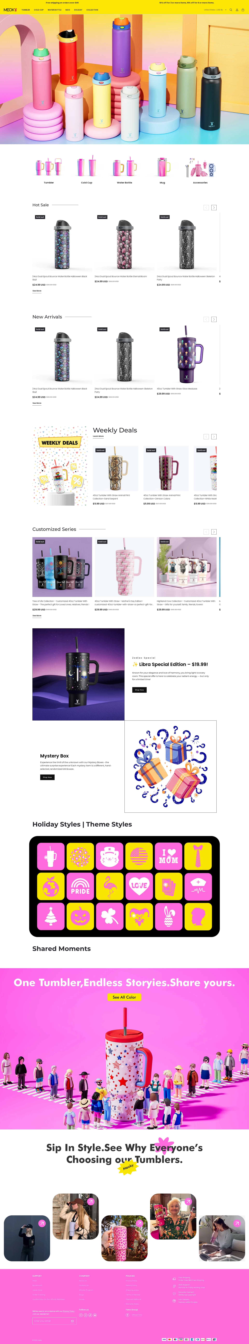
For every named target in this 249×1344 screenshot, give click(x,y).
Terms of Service (133, 1295)
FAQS (34, 1280)
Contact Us (83, 1285)
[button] (230, 9)
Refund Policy (131, 1285)
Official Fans (137, 1315)
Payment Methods (133, 1299)
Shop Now (139, 690)
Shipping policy (132, 1290)
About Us (83, 1280)
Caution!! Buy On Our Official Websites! (48, 1299)
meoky (39, 1340)
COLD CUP (39, 10)
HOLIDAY (78, 10)
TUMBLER (26, 10)
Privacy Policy (131, 1280)
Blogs (81, 1295)
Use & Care (37, 1290)
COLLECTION (92, 10)
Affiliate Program (86, 1290)
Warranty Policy (132, 1304)
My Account (37, 1285)
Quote (81, 1299)
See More (37, 290)
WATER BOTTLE (54, 10)
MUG (67, 10)
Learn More (98, 436)
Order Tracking (38, 1295)
